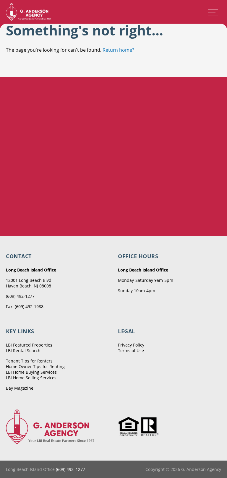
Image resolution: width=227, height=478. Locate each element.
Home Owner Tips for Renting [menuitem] (35, 366)
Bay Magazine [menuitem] (19, 388)
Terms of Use (131, 350)
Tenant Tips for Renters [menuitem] (29, 361)
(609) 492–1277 (70, 469)
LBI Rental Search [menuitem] (23, 350)
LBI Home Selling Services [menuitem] (31, 378)
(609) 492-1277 (20, 296)
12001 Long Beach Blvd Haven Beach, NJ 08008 (28, 283)
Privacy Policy (131, 345)
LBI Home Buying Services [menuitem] (31, 372)
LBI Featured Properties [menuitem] (29, 345)
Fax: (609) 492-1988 (24, 306)
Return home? (118, 50)
